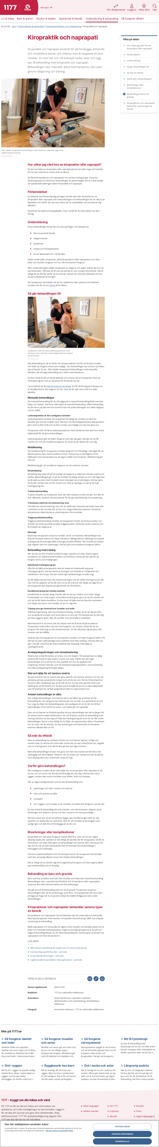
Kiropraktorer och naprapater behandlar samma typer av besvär (141, 106)
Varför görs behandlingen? (139, 79)
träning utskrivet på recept (58, 386)
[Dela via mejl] (89, 978)
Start (14, 26)
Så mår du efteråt (135, 72)
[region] (79, 1133)
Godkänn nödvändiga (122, 1134)
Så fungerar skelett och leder (16, 1040)
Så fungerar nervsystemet (91, 1040)
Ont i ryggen (13, 1065)
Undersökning (133, 60)
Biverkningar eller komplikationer (135, 86)
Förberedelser (133, 54)
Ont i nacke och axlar (99, 1065)
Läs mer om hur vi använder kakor (59, 1131)
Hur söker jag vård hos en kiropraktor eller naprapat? (139, 47)
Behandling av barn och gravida (138, 95)
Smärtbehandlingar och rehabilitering (63, 26)
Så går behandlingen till (138, 66)
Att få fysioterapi (135, 1039)
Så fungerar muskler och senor (57, 1040)
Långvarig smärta (136, 1065)
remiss (52, 285)
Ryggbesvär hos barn (59, 1065)
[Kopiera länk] (96, 978)
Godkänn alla (122, 1141)
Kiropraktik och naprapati (95, 26)
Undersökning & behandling (31, 26)
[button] (102, 978)
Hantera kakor (122, 1126)
